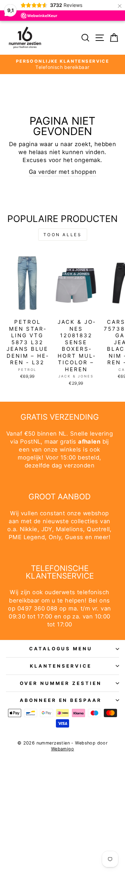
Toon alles (62, 234)
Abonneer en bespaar (61, 700)
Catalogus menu (61, 648)
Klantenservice (61, 666)
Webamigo (62, 748)
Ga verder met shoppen (63, 171)
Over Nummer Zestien (61, 683)
